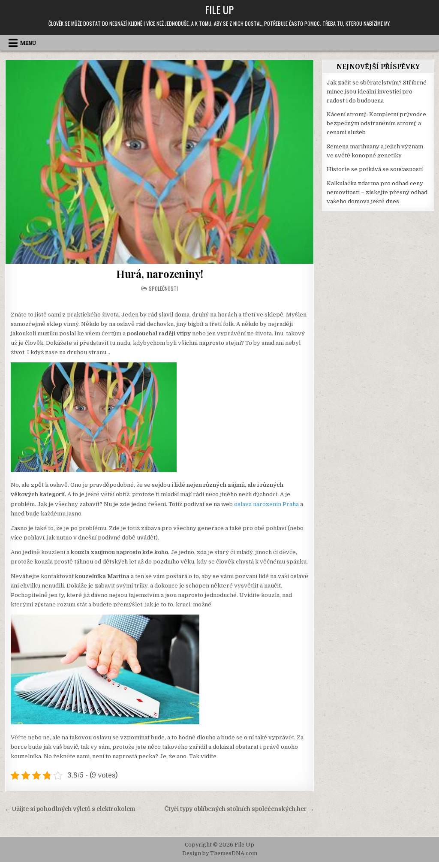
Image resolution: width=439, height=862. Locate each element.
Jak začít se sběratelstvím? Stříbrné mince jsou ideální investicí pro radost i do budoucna (377, 91)
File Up (219, 9)
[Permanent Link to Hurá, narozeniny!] (160, 162)
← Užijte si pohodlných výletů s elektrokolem (70, 809)
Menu (28, 42)
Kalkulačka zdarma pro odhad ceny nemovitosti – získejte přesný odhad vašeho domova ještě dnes (377, 192)
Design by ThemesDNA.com (219, 853)
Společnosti (163, 288)
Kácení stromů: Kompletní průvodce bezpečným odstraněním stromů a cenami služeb (376, 123)
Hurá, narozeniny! (159, 273)
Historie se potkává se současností (375, 169)
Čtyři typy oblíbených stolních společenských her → (239, 809)
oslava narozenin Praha (266, 504)
